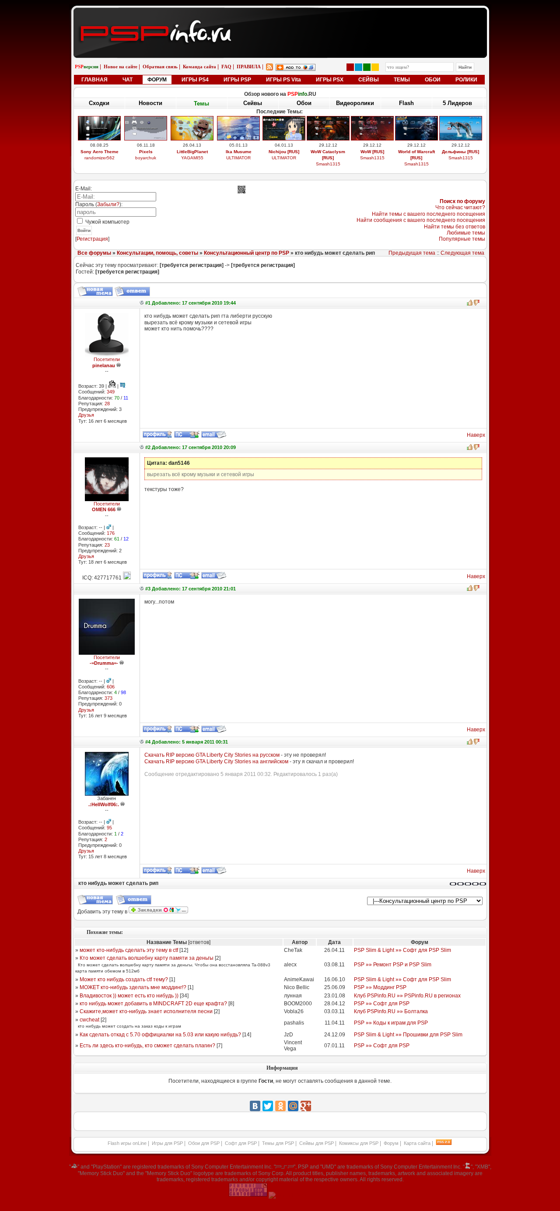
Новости (150, 103)
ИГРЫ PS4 (195, 80)
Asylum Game (284, 163)
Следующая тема (462, 253)
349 (111, 391)
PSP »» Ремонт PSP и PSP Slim (392, 965)
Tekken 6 (238, 151)
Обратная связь (160, 66)
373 (108, 698)
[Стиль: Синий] (358, 67)
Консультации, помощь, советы (157, 253)
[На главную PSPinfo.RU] (280, 14)
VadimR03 (99, 163)
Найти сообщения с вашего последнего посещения (421, 220)
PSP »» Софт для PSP (382, 1003)
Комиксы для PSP (358, 1143)
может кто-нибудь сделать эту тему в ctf (129, 950)
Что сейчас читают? (460, 207)
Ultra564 (416, 157)
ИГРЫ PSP (237, 80)
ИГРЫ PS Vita (283, 80)
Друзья (86, 415)
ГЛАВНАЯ (94, 80)
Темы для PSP (278, 1143)
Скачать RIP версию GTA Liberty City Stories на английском (216, 761)
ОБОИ (433, 80)
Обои (304, 103)
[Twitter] (267, 1106)
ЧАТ (127, 80)
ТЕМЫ (402, 80)
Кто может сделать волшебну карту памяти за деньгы (147, 958)
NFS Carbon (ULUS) (416, 151)
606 (111, 686)
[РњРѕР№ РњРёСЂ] (293, 1106)
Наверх (476, 435)
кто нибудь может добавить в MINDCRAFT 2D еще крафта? (153, 1003)
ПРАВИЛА (249, 66)
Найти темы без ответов (454, 227)
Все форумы (94, 253)
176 (111, 533)
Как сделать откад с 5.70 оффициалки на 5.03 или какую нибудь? (160, 1035)
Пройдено (460, 151)
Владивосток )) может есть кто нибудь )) (129, 996)
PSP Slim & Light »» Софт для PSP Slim (402, 950)
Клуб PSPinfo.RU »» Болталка (391, 1011)
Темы (201, 103)
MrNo (460, 157)
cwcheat (89, 1020)
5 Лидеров (457, 103)
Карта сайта (417, 1143)
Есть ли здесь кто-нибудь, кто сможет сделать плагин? (147, 1046)
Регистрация (92, 239)
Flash (406, 103)
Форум (391, 1143)
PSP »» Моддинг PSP (380, 987)
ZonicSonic (192, 163)
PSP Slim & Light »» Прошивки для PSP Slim (408, 1035)
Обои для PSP (204, 1143)
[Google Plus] (306, 1106)
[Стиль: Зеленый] (367, 67)
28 (107, 403)
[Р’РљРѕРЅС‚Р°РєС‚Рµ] (255, 1106)
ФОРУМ (157, 80)
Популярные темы (462, 239)
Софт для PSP (241, 1143)
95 (109, 827)
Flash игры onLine (127, 1143)
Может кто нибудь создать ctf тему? (124, 979)
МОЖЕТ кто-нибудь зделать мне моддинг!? (133, 987)
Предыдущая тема (411, 253)
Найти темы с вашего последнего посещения (428, 214)
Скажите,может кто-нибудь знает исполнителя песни (146, 1011)
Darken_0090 (238, 157)
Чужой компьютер (107, 222)
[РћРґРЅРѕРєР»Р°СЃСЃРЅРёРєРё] (280, 1106)
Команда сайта (199, 66)
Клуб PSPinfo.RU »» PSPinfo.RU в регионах (407, 996)
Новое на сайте (120, 66)
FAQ (226, 66)
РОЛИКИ (466, 80)
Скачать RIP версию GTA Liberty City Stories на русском (212, 755)
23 (107, 545)
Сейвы (252, 103)
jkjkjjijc (372, 163)
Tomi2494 (328, 163)
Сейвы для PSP (316, 1143)
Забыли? (108, 204)
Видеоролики (355, 103)
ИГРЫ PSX (329, 80)
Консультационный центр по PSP (246, 253)
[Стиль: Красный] (350, 67)
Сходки (99, 103)
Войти (84, 230)
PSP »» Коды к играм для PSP (391, 1023)
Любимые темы (466, 233)
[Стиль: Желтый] (375, 67)
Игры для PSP (167, 1143)
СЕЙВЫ (368, 80)
